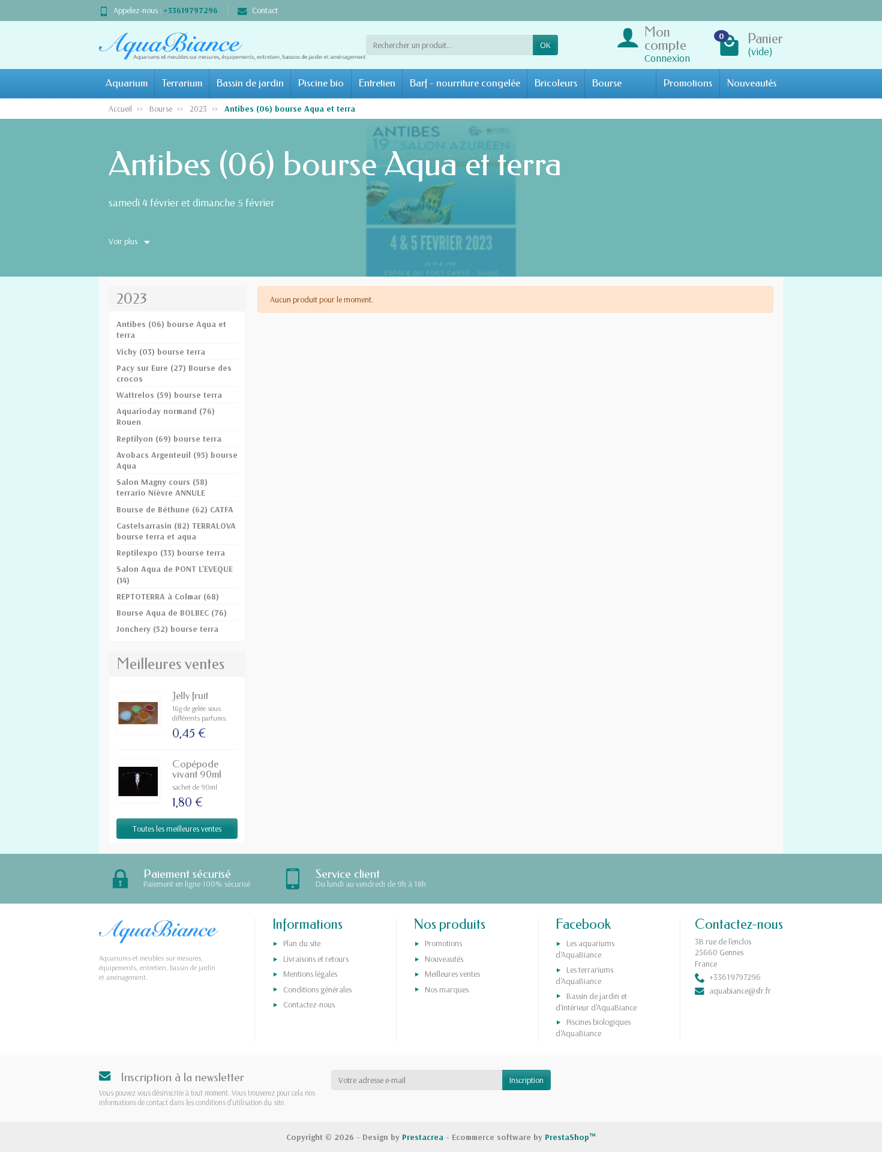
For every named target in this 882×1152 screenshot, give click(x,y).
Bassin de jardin (250, 83)
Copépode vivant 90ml (196, 769)
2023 (131, 299)
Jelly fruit (190, 695)
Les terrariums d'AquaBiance (584, 975)
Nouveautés (751, 83)
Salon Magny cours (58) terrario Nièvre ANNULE (162, 487)
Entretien (376, 83)
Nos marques (447, 989)
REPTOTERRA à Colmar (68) (167, 596)
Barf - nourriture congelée (464, 83)
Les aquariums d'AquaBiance (585, 949)
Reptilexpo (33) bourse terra (170, 552)
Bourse (607, 83)
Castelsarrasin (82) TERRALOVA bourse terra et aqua (176, 531)
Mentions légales (310, 973)
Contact (265, 10)
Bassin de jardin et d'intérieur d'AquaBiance (596, 1002)
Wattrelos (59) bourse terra (169, 394)
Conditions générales (317, 989)
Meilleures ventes (452, 973)
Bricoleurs (555, 83)
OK (545, 45)
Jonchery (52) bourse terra (167, 628)
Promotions (687, 83)
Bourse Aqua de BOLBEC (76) (171, 612)
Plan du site (301, 943)
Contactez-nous (309, 1004)
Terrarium (182, 83)
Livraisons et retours (316, 958)
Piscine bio (321, 83)
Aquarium (127, 83)
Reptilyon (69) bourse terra (168, 438)
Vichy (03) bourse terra (160, 351)
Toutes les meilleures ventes (177, 828)
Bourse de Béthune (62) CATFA (174, 509)
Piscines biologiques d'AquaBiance (593, 1027)
